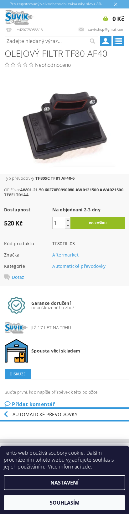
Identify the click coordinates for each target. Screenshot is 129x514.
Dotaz (18, 277)
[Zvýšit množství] (67, 220)
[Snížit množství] (67, 226)
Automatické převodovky (79, 266)
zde (86, 466)
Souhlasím (65, 502)
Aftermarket (65, 255)
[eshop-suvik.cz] (20, 16)
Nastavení (64, 482)
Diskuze (18, 374)
